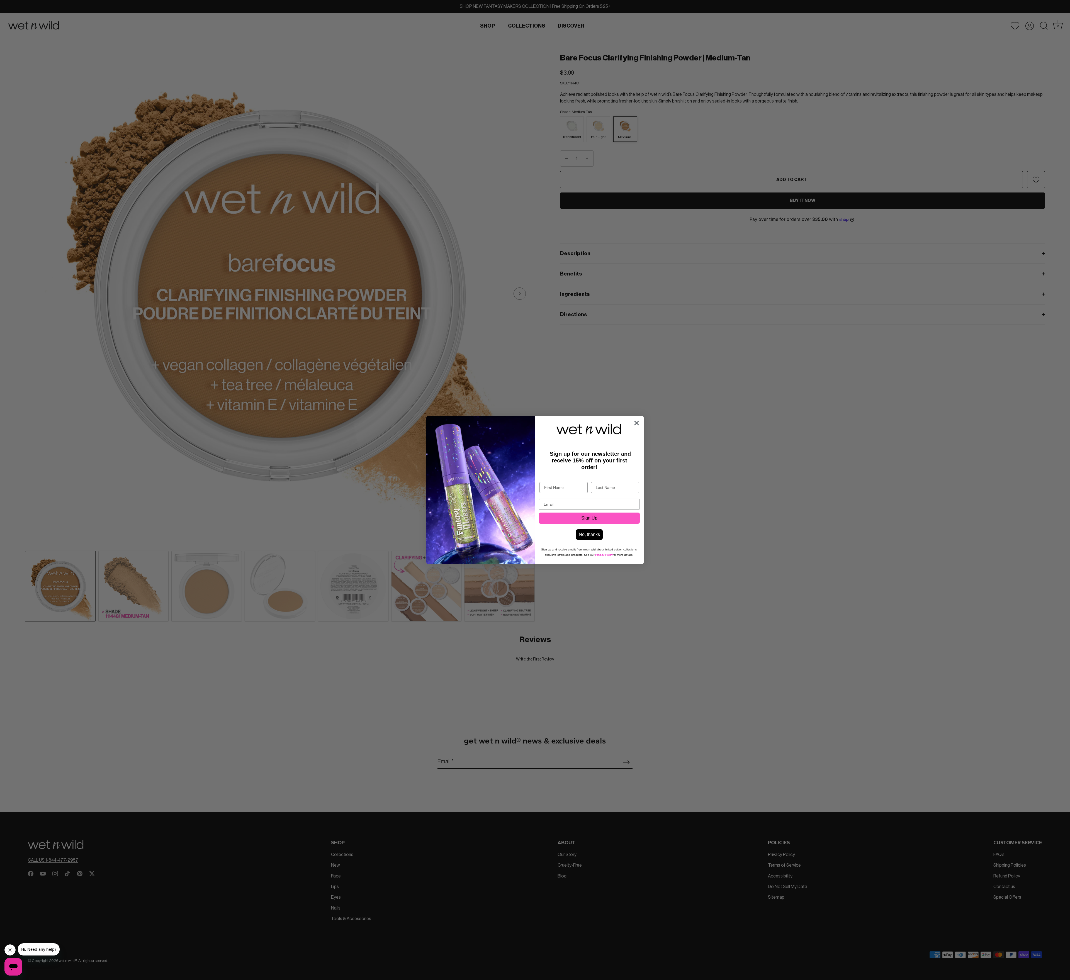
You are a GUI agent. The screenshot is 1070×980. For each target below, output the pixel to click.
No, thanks (589, 534)
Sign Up (589, 518)
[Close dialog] (636, 423)
